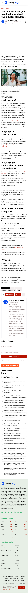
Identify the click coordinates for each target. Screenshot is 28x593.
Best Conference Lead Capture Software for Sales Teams (14, 391)
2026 (7, 521)
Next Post (23, 360)
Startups (17, 563)
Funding (17, 555)
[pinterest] (21, 512)
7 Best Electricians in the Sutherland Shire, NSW (14, 444)
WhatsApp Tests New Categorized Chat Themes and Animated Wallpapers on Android (15, 411)
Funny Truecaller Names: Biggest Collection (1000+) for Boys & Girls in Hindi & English (14, 406)
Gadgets (17, 552)
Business (17, 545)
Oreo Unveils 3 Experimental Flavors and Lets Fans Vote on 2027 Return (15, 424)
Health (16, 550)
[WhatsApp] (19, 294)
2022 (7, 526)
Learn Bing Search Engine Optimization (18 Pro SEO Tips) (14, 381)
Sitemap (22, 580)
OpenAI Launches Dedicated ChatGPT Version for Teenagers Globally (15, 416)
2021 (21, 526)
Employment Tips (11, 290)
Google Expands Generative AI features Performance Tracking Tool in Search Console (15, 396)
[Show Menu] (2, 2)
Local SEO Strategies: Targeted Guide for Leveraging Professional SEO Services (14, 401)
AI (1, 552)
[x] (8, 512)
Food (16, 565)
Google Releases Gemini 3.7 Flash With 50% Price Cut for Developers (14, 474)
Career (7, 8)
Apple (2, 560)
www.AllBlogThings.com (8, 583)
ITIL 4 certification (16, 120)
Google (17, 560)
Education (4, 290)
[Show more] (23, 294)
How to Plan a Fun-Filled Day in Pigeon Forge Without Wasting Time (15, 449)
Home (2, 8)
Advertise (10, 576)
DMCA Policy (20, 578)
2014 (7, 537)
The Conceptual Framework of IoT (12, 420)
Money (16, 558)
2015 (21, 534)
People (3, 563)
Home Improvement (6, 550)
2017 (21, 532)
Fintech (17, 568)
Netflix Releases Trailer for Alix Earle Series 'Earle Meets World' (14, 386)
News (2, 545)
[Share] (25, 21)
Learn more (6, 589)
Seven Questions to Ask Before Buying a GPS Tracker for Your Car (15, 469)
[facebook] (2, 512)
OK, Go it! (21, 587)
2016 (7, 534)
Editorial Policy (7, 580)
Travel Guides (4, 555)
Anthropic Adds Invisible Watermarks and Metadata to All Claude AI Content (14, 459)
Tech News (4, 547)
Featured (19, 290)
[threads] (18, 512)
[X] (16, 294)
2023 (21, 524)
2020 (7, 529)
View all (23, 341)
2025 (21, 521)
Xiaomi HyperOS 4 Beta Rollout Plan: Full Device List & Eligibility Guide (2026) (14, 454)
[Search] (26, 2)
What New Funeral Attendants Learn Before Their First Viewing (14, 439)
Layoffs (3, 565)
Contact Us (16, 576)
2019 (21, 529)
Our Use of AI (13, 578)
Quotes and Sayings (6, 568)
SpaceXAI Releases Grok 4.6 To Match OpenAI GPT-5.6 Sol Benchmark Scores (15, 429)
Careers (6, 578)
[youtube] (11, 512)
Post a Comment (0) (14, 356)
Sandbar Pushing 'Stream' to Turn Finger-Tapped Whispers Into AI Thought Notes (14, 464)
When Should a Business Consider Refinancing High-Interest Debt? (12, 434)
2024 (7, 524)
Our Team (23, 576)
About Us (5, 576)
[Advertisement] (14, 40)
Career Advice (19, 287)
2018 (7, 532)
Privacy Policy (15, 580)
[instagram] (15, 512)
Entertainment (4, 558)
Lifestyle (17, 547)
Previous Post (5, 360)
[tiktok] (5, 512)
